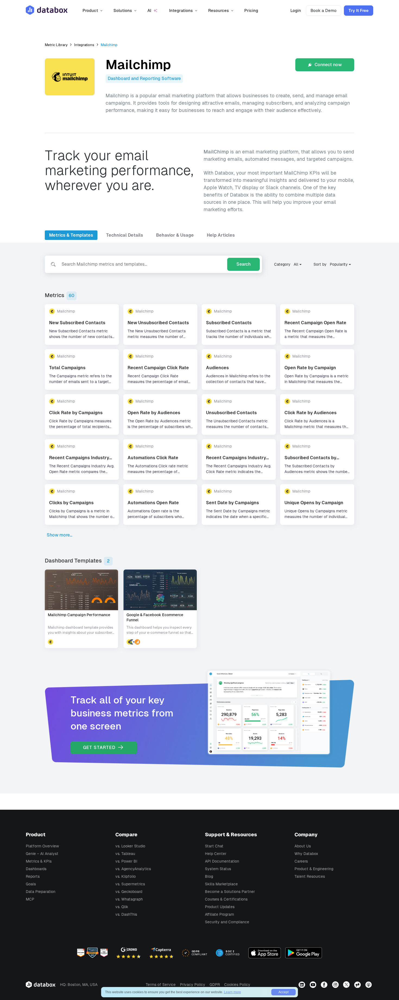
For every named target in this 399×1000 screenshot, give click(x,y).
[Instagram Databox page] (336, 984)
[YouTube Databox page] (314, 984)
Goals (31, 884)
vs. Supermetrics (130, 884)
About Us (302, 846)
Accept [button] (283, 992)
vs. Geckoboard (128, 891)
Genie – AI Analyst (42, 853)
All (296, 264)
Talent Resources (309, 876)
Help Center (215, 853)
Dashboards (36, 869)
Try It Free (359, 10)
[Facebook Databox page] (325, 984)
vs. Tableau (125, 853)
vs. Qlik (121, 907)
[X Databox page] (347, 984)
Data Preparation (40, 891)
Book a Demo (324, 10)
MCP (30, 899)
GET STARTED (100, 747)
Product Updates (220, 907)
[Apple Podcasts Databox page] (369, 984)
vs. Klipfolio (125, 876)
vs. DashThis (126, 914)
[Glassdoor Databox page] (358, 984)
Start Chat (214, 846)
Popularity (339, 264)
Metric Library (56, 45)
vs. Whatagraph (129, 899)
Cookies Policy (237, 984)
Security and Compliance (227, 922)
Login (295, 10)
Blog (209, 876)
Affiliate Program (219, 914)
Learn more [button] (232, 992)
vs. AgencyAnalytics (133, 869)
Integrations (84, 45)
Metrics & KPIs (39, 861)
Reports (33, 876)
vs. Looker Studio (130, 846)
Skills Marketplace (221, 884)
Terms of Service (161, 984)
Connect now (328, 64)
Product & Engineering (313, 869)
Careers (301, 861)
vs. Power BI (126, 861)
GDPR (215, 984)
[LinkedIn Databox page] (302, 984)
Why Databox (306, 853)
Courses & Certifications (226, 899)
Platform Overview (42, 846)
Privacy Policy (192, 984)
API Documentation (222, 861)
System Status (218, 869)
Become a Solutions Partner (230, 891)
